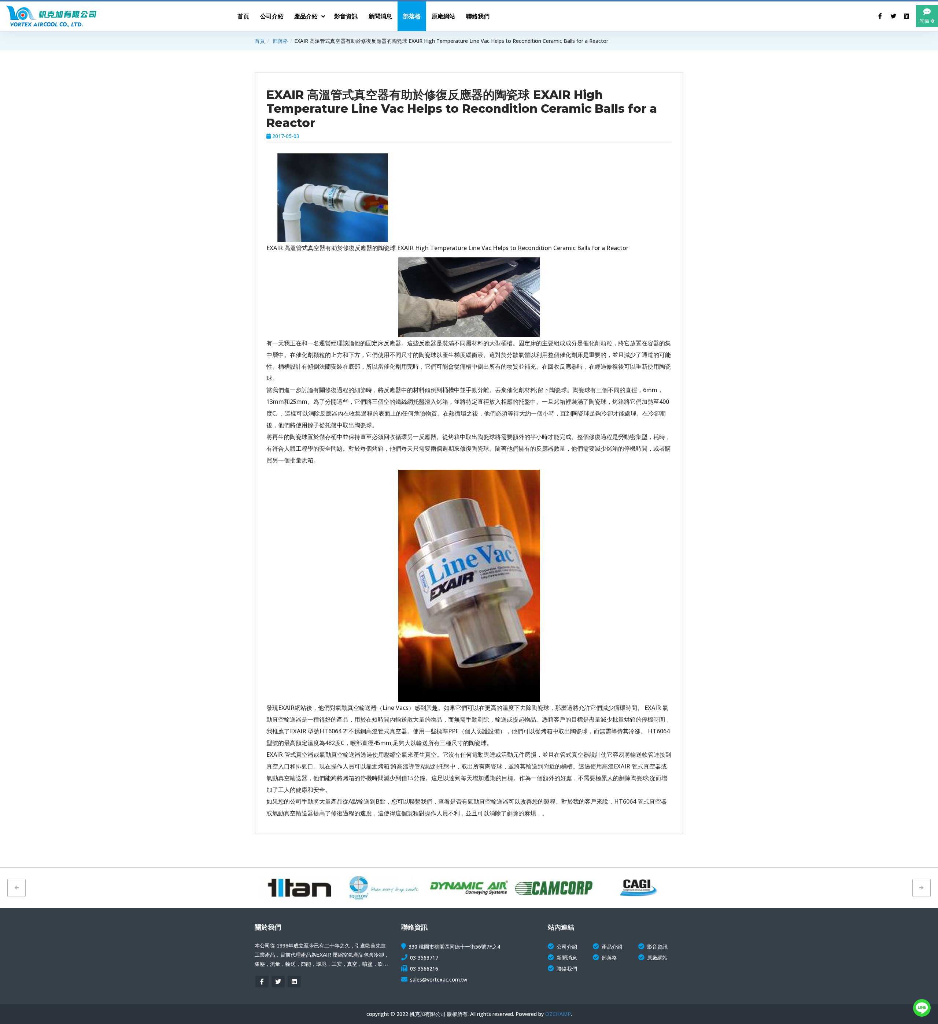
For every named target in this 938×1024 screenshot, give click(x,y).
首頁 (260, 40)
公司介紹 (567, 946)
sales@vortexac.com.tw (438, 979)
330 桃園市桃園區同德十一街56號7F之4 (454, 946)
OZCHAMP (558, 1013)
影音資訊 (657, 946)
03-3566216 (424, 968)
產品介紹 (612, 946)
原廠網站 (657, 957)
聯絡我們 (567, 968)
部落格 (280, 40)
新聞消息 (567, 957)
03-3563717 (424, 957)
